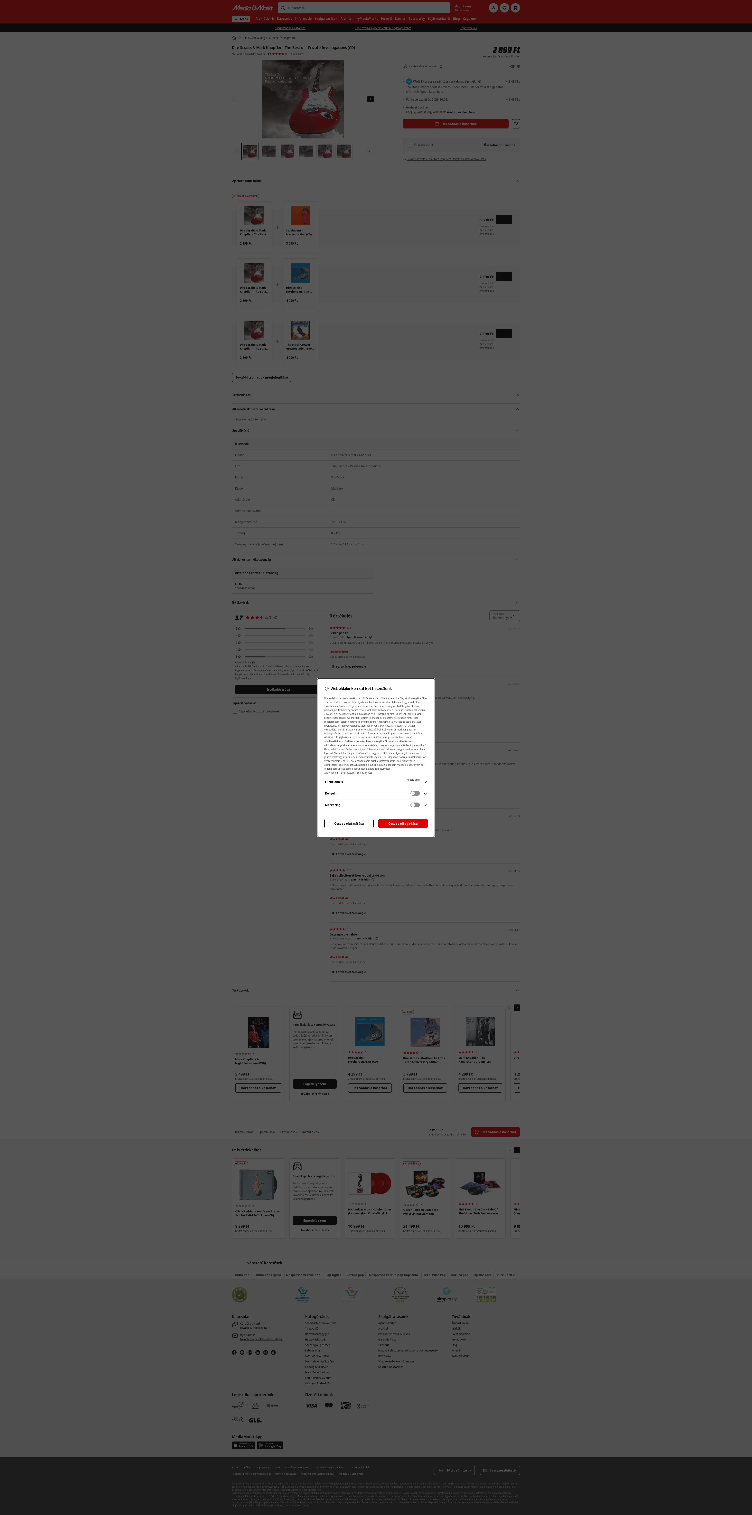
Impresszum (347, 772)
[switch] (415, 793)
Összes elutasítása (349, 823)
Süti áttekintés (364, 772)
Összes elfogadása (403, 823)
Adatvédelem (331, 772)
